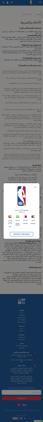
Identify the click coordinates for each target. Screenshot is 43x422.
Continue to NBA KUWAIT (21, 234)
